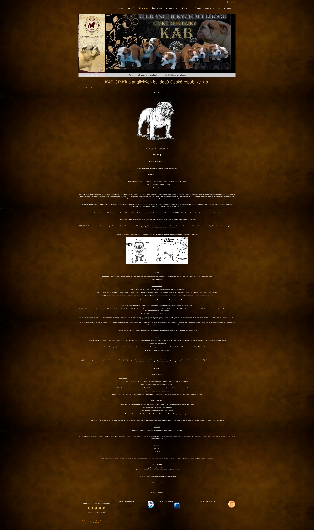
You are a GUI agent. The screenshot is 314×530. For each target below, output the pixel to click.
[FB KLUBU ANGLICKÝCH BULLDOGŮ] (177, 506)
